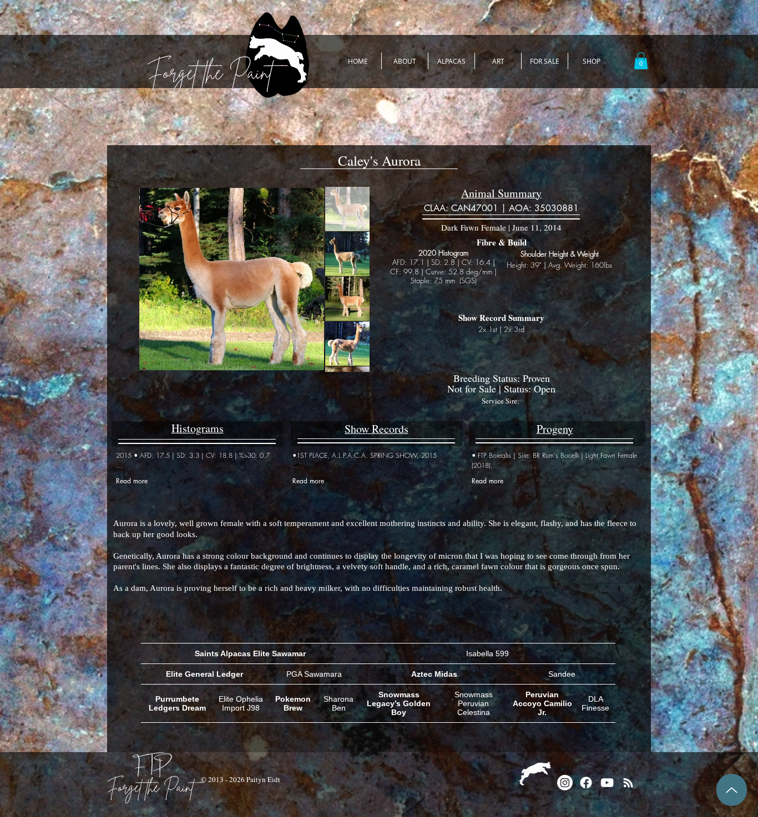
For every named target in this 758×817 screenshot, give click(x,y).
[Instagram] (565, 782)
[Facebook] (586, 782)
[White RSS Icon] (628, 782)
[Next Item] (305, 279)
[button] (641, 60)
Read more (132, 481)
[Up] (731, 790)
